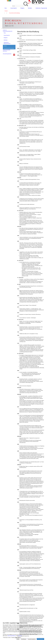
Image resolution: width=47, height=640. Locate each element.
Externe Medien (18, 637)
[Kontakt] (3, 1)
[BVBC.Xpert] (9, 1)
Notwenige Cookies (7, 637)
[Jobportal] (6, 1)
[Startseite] (36, 3)
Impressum (20, 635)
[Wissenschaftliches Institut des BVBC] (7, 1)
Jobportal (4, 49)
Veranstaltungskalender (7, 53)
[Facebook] (10, 1)
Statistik (13, 637)
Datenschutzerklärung (12, 635)
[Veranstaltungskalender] (5, 1)
